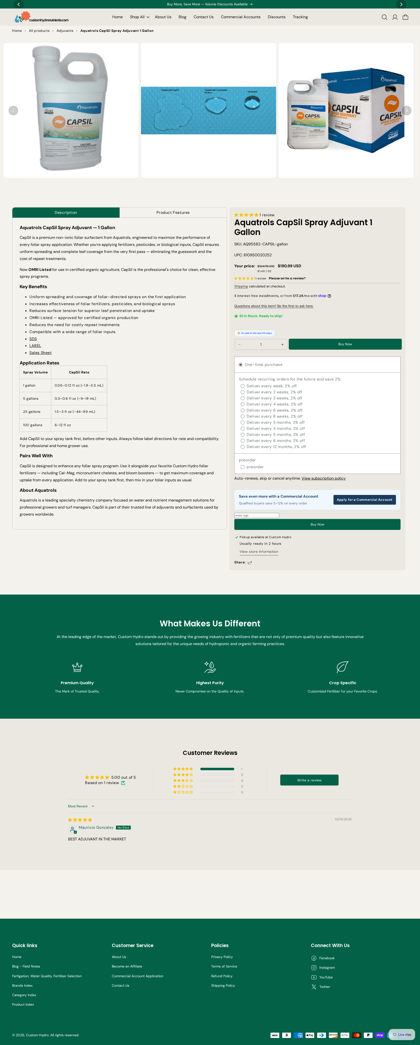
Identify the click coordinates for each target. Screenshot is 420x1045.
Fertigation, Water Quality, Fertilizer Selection (47, 976)
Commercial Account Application (137, 976)
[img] (80, 819)
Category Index (24, 995)
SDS (33, 338)
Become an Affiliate (127, 966)
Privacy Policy (222, 957)
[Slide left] (13, 110)
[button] (138, 17)
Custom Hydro (37, 1035)
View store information (259, 551)
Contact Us (120, 985)
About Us (119, 957)
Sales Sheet (40, 352)
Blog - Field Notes (26, 966)
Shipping (241, 286)
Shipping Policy (223, 985)
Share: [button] (240, 562)
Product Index (23, 1004)
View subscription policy (324, 478)
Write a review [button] (309, 780)
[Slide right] (406, 110)
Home (16, 957)
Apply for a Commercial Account (365, 500)
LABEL (35, 345)
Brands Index (22, 985)
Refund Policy (222, 976)
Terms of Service (224, 966)
